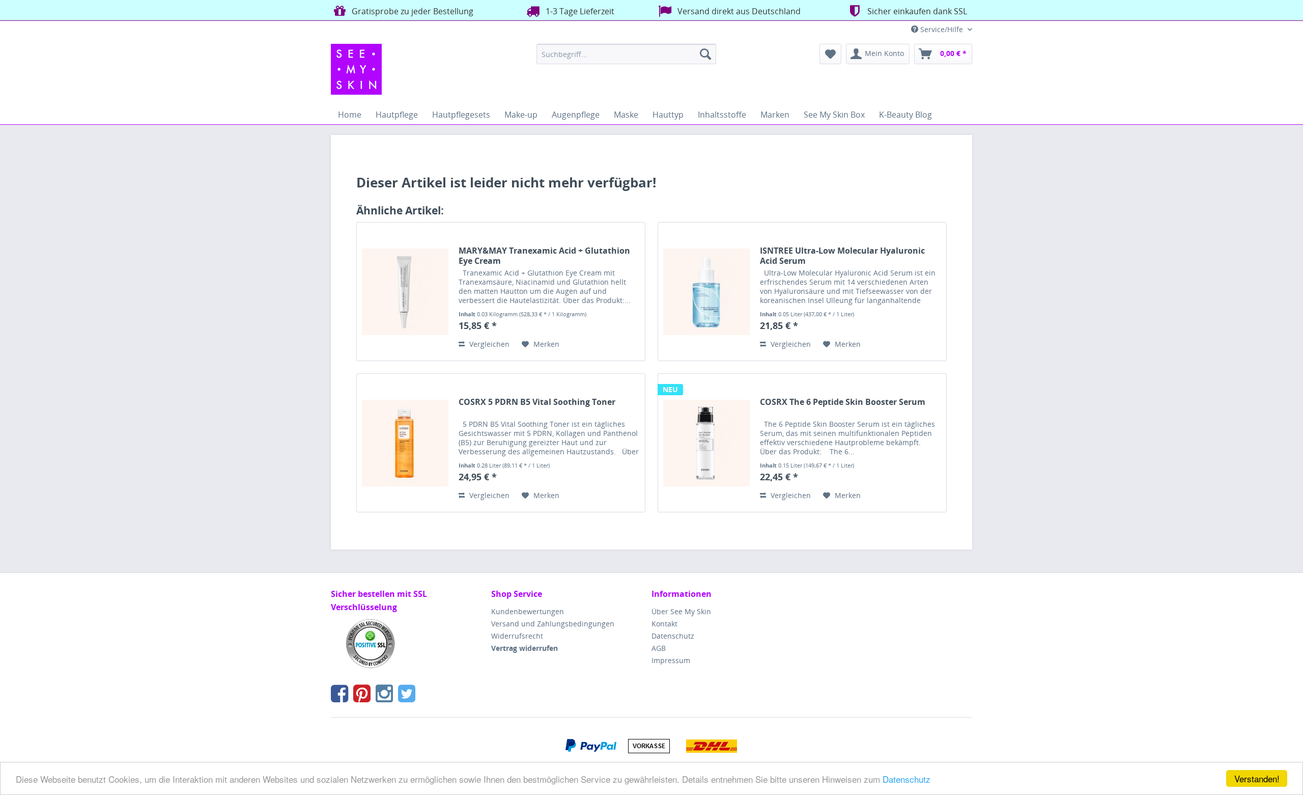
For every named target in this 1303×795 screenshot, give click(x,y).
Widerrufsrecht (517, 636)
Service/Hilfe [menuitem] (941, 29)
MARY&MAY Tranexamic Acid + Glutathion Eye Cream (544, 255)
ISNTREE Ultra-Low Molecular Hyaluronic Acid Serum (842, 255)
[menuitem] (626, 54)
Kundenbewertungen (527, 611)
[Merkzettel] (830, 54)
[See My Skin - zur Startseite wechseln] (356, 69)
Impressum (671, 660)
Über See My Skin (681, 611)
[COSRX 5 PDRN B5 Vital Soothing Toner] (405, 443)
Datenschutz (906, 779)
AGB (659, 648)
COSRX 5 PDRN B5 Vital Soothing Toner (537, 402)
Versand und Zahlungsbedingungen (552, 623)
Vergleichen (488, 344)
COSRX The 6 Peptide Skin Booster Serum (842, 402)
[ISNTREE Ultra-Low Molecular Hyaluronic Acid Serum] (706, 291)
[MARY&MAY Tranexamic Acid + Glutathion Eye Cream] (405, 291)
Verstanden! (1257, 778)
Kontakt (664, 623)
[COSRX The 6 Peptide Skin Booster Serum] (706, 443)
